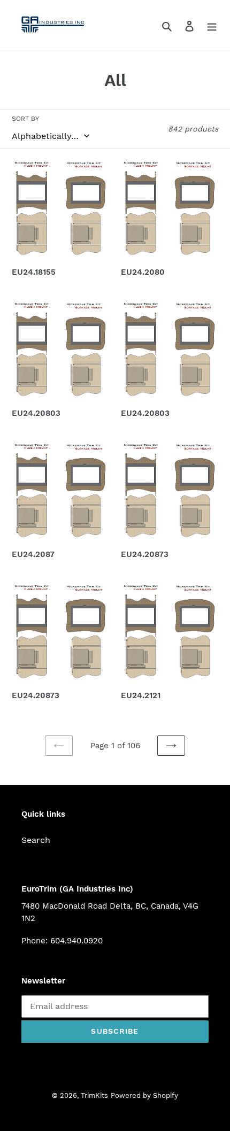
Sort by (25, 118)
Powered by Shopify (144, 1095)
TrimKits (94, 1095)
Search (35, 840)
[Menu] (212, 25)
